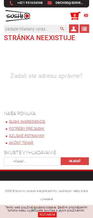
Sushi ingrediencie (27, 122)
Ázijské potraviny (26, 136)
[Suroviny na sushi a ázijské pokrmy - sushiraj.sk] (17, 16)
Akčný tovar (21, 143)
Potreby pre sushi (26, 128)
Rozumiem (47, 214)
